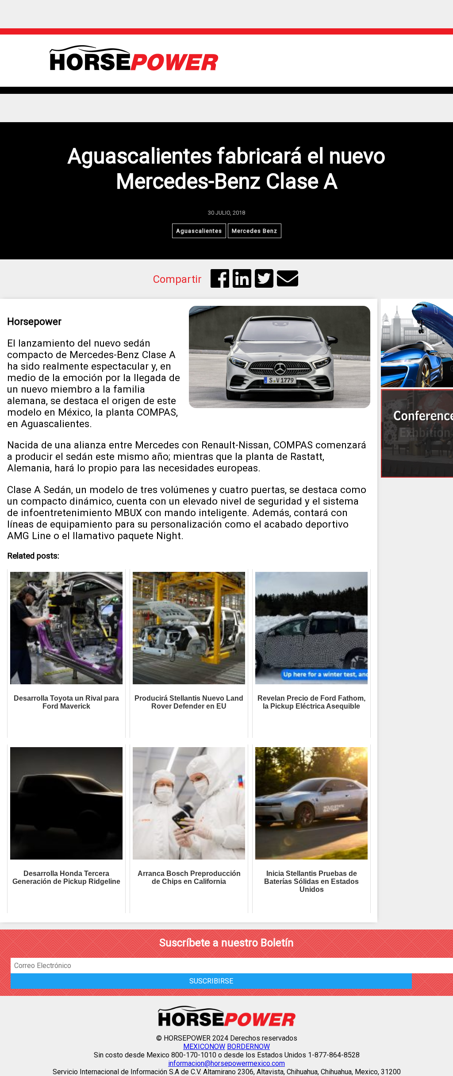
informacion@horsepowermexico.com (226, 1063)
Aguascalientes (199, 231)
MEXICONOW (204, 1046)
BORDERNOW (248, 1046)
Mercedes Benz (254, 231)
